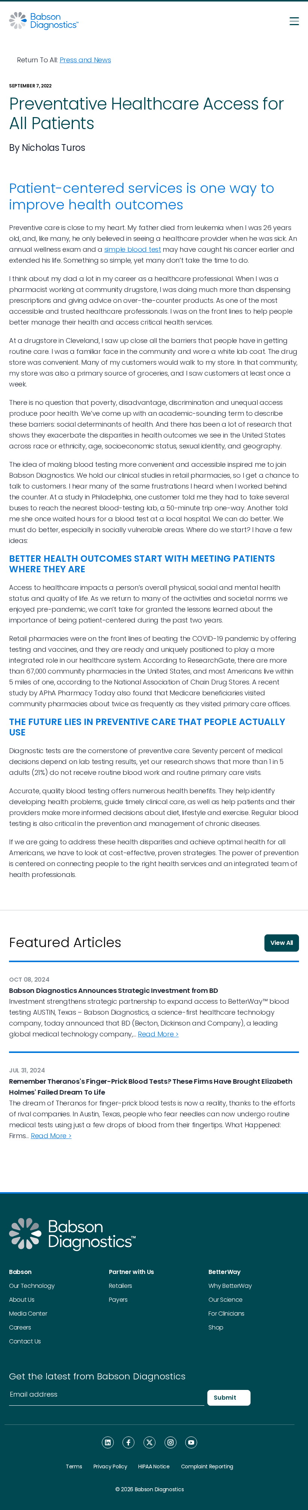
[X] (149, 1442)
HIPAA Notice (153, 1466)
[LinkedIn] (108, 1442)
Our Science (225, 1299)
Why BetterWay (230, 1285)
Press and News (85, 60)
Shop (215, 1327)
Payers (118, 1299)
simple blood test (132, 249)
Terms (74, 1466)
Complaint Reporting (207, 1466)
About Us (22, 1299)
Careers (20, 1327)
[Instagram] (171, 1442)
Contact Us (25, 1341)
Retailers (120, 1285)
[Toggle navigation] (294, 21)
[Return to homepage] (44, 21)
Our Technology (32, 1285)
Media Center (28, 1313)
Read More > (158, 1034)
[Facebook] (128, 1442)
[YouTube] (191, 1442)
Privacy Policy (110, 1466)
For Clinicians (226, 1313)
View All (281, 942)
